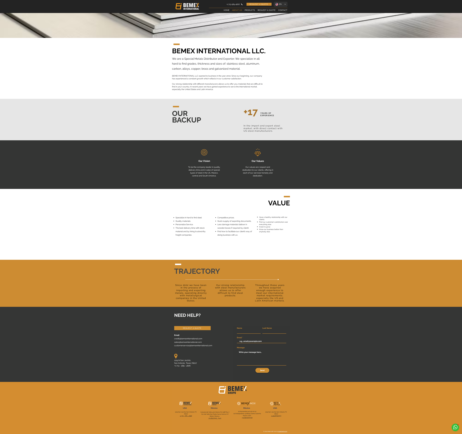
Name (239, 328)
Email (239, 338)
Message (241, 348)
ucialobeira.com (283, 431)
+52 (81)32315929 (247, 417)
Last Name (267, 328)
